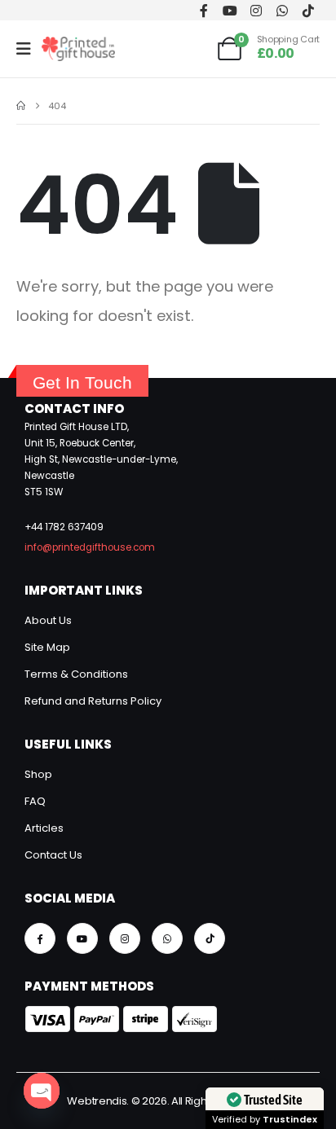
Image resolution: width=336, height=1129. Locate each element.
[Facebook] (203, 10)
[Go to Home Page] (20, 106)
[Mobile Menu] (29, 49)
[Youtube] (229, 10)
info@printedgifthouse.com (89, 547)
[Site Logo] (78, 49)
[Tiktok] (308, 10)
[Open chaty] (42, 1091)
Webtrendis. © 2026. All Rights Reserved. (167, 1101)
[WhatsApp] (282, 10)
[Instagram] (255, 10)
